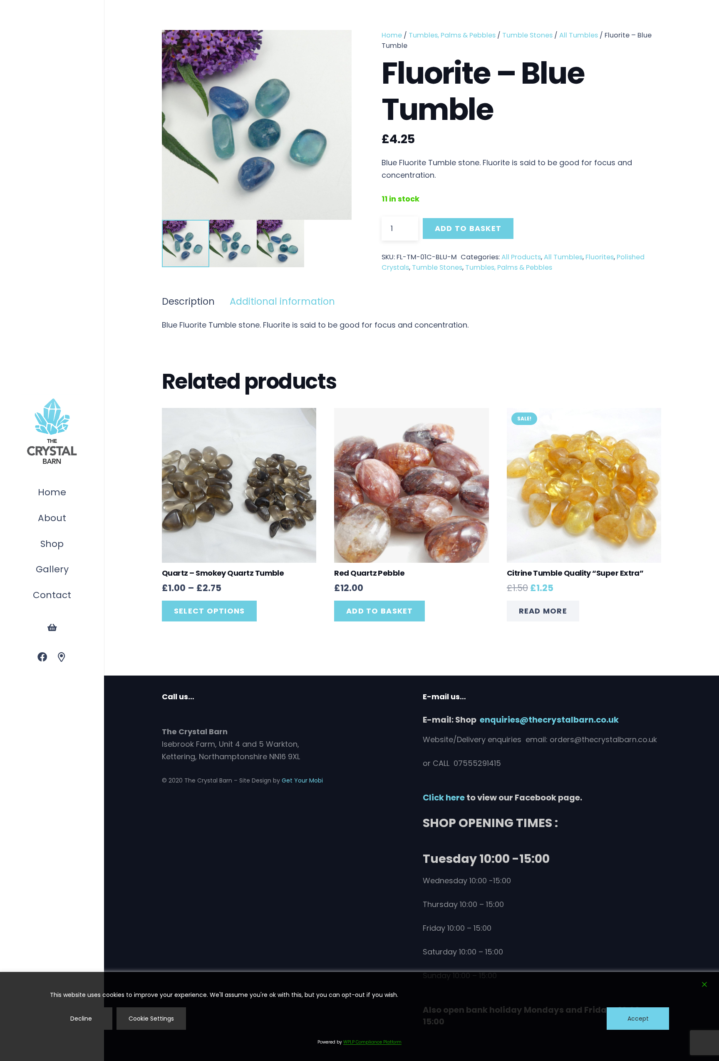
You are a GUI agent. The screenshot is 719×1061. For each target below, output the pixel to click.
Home (392, 35)
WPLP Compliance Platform (372, 1042)
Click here (444, 797)
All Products (521, 257)
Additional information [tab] (282, 301)
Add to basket (468, 228)
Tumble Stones (527, 35)
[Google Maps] (62, 657)
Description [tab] (188, 301)
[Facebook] (42, 657)
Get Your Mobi (302, 780)
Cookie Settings (151, 1018)
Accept (638, 1018)
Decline (81, 1018)
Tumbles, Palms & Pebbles (452, 35)
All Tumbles (578, 35)
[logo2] (52, 431)
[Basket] (52, 628)
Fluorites (599, 257)
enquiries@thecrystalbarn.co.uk (549, 720)
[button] (68, 545)
